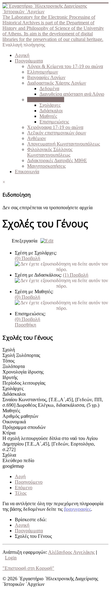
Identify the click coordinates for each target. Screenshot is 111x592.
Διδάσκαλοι (51, 110)
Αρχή (20, 476)
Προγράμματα (29, 60)
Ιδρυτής (10, 377)
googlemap (13, 466)
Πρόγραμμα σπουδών (24, 427)
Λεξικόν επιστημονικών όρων (56, 132)
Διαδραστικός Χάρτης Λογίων (56, 83)
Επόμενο (23, 487)
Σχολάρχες (49, 105)
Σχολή (8, 349)
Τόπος (8, 360)
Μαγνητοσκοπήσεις (46, 166)
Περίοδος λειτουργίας (23, 383)
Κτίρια (8, 432)
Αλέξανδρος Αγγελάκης (71, 552)
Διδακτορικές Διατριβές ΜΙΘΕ (57, 160)
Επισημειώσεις (54, 121)
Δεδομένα (49, 88)
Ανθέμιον (36, 138)
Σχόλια (9, 455)
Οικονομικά (14, 421)
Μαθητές (48, 116)
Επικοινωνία (27, 171)
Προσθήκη (25, 324)
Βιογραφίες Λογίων (46, 77)
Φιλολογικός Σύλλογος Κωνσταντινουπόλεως (49, 152)
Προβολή (27, 258)
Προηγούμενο (29, 482)
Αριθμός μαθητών (20, 416)
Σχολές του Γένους (45, 99)
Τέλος (21, 493)
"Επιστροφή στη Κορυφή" (28, 568)
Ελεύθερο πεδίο (18, 460)
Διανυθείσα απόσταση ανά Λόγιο (71, 94)
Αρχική (22, 55)
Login (11, 557)
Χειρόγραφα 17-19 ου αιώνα (55, 127)
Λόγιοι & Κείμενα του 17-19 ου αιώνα (65, 66)
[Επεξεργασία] (45, 240)
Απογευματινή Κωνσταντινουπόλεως (63, 143)
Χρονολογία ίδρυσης (22, 371)
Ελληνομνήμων (42, 71)
